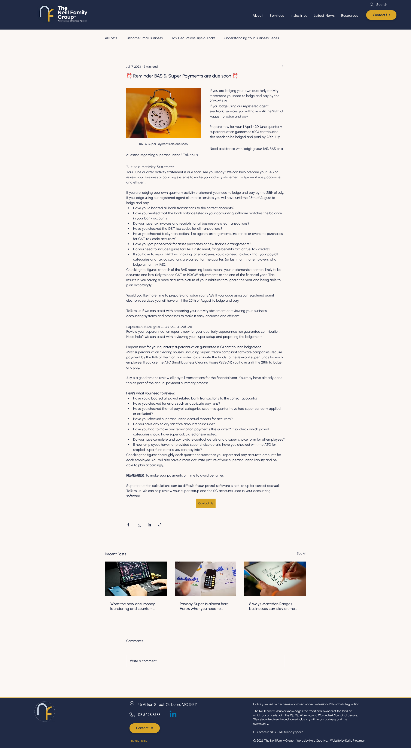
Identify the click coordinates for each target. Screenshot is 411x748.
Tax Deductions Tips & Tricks (193, 38)
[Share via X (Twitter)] (139, 525)
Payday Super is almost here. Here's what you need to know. (204, 606)
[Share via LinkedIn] (149, 525)
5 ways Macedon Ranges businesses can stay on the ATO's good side (272, 606)
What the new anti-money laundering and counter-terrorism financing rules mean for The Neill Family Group (132, 606)
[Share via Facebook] (128, 525)
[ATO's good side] (275, 579)
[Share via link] (160, 525)
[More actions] (282, 66)
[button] (276, 15)
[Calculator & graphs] (206, 579)
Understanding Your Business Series (251, 38)
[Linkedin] (173, 715)
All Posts (111, 38)
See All (301, 553)
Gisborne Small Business (144, 38)
